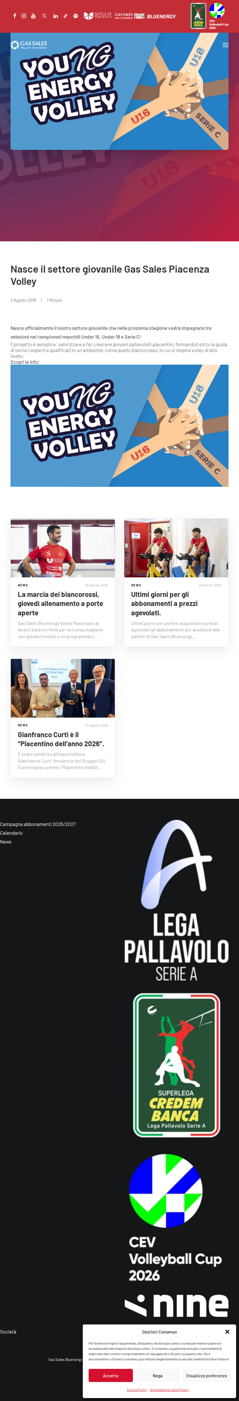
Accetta (110, 1375)
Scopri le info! (24, 362)
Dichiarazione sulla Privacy (169, 1390)
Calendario (11, 833)
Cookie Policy (137, 1390)
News (5, 841)
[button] (227, 1332)
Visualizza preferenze (206, 1375)
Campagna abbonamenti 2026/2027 (38, 824)
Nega (158, 1375)
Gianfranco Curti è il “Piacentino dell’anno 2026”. (61, 739)
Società (8, 1331)
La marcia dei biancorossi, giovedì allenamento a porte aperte (60, 603)
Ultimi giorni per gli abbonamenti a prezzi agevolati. (164, 603)
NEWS (23, 585)
